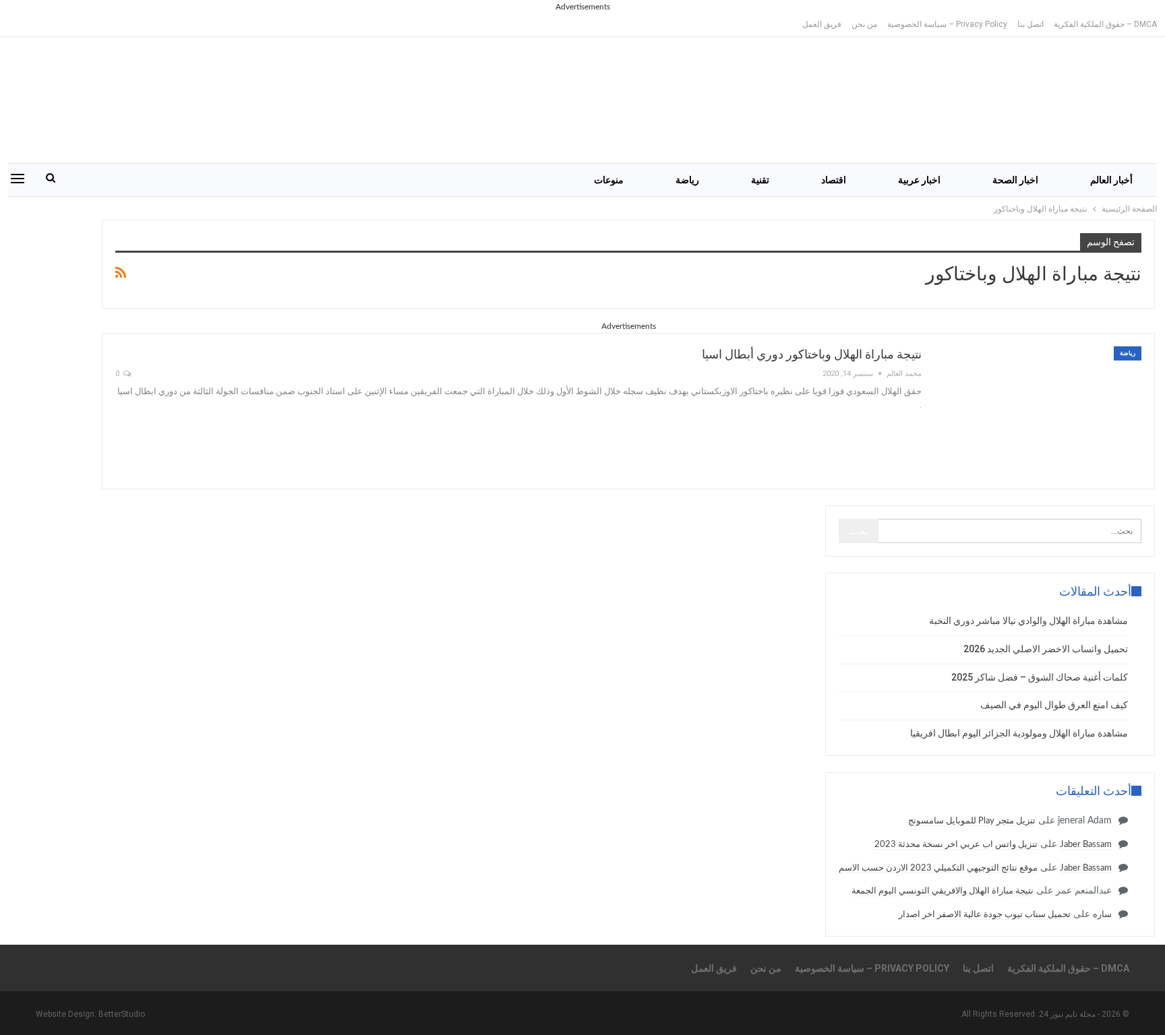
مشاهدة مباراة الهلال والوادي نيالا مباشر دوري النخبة (1028, 620)
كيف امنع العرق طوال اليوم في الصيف (1054, 704)
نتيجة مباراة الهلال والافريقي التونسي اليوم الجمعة (943, 891)
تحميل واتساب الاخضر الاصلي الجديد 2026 (1045, 649)
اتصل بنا (1030, 24)
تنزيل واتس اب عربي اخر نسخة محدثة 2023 (956, 844)
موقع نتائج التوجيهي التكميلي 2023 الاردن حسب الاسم (938, 868)
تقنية (760, 180)
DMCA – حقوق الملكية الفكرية (1105, 24)
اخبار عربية (919, 180)
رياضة (687, 180)
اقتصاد (833, 180)
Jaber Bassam (1086, 844)
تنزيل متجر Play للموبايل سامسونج (972, 821)
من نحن (864, 24)
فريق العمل (821, 24)
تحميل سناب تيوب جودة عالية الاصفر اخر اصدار (985, 914)
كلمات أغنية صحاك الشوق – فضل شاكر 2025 (1039, 677)
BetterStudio (121, 1014)
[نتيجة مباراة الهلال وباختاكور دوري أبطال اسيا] (1040, 411)
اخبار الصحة (1015, 180)
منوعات (609, 180)
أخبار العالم (1111, 180)
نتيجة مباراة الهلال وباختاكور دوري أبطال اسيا (812, 354)
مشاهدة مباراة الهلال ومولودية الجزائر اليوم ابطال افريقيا (1019, 733)
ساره (1102, 914)
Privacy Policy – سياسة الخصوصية (947, 24)
